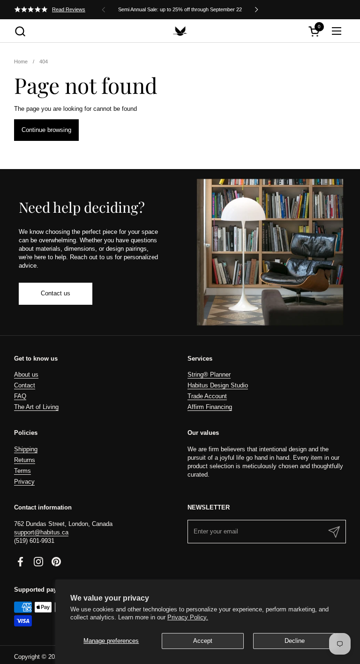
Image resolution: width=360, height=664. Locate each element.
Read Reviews (68, 9)
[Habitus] (180, 31)
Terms (22, 470)
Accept (202, 640)
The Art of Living (36, 406)
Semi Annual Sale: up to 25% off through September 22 (180, 9)
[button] (20, 31)
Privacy (24, 481)
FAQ (20, 396)
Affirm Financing (210, 406)
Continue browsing (46, 129)
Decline (295, 640)
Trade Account (207, 396)
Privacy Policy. (187, 617)
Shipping (26, 449)
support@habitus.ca (41, 532)
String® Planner (209, 374)
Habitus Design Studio (218, 385)
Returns (24, 459)
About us (26, 374)
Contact (24, 385)
